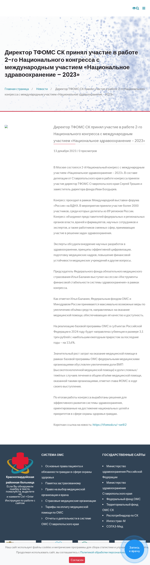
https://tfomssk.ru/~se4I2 (110, 424)
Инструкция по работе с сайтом (20, 502)
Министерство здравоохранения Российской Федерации (122, 471)
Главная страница (17, 89)
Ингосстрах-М (116, 521)
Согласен (77, 560)
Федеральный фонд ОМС (123, 499)
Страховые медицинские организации (70, 500)
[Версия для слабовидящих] (132, 8)
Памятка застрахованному (63, 483)
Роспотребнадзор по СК (122, 515)
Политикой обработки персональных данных (108, 552)
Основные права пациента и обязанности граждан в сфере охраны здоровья (66, 471)
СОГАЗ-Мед (114, 526)
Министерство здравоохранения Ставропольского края (117, 488)
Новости (42, 89)
